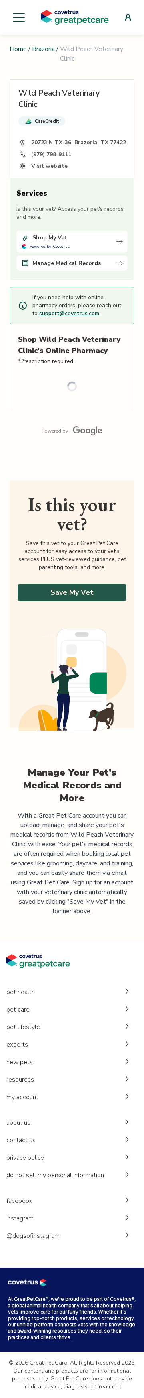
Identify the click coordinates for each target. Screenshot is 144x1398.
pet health (20, 992)
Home (18, 49)
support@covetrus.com (69, 313)
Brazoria (43, 49)
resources (20, 1079)
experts (17, 1044)
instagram (20, 1218)
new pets (19, 1062)
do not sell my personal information (55, 1175)
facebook (19, 1200)
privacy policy (25, 1157)
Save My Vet (72, 592)
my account (22, 1097)
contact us (21, 1140)
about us (18, 1122)
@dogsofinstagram (33, 1235)
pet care (18, 1009)
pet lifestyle (23, 1027)
